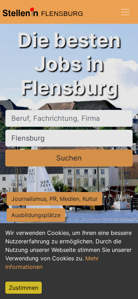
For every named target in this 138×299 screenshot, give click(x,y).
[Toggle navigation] (125, 12)
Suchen (69, 158)
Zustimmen (23, 287)
